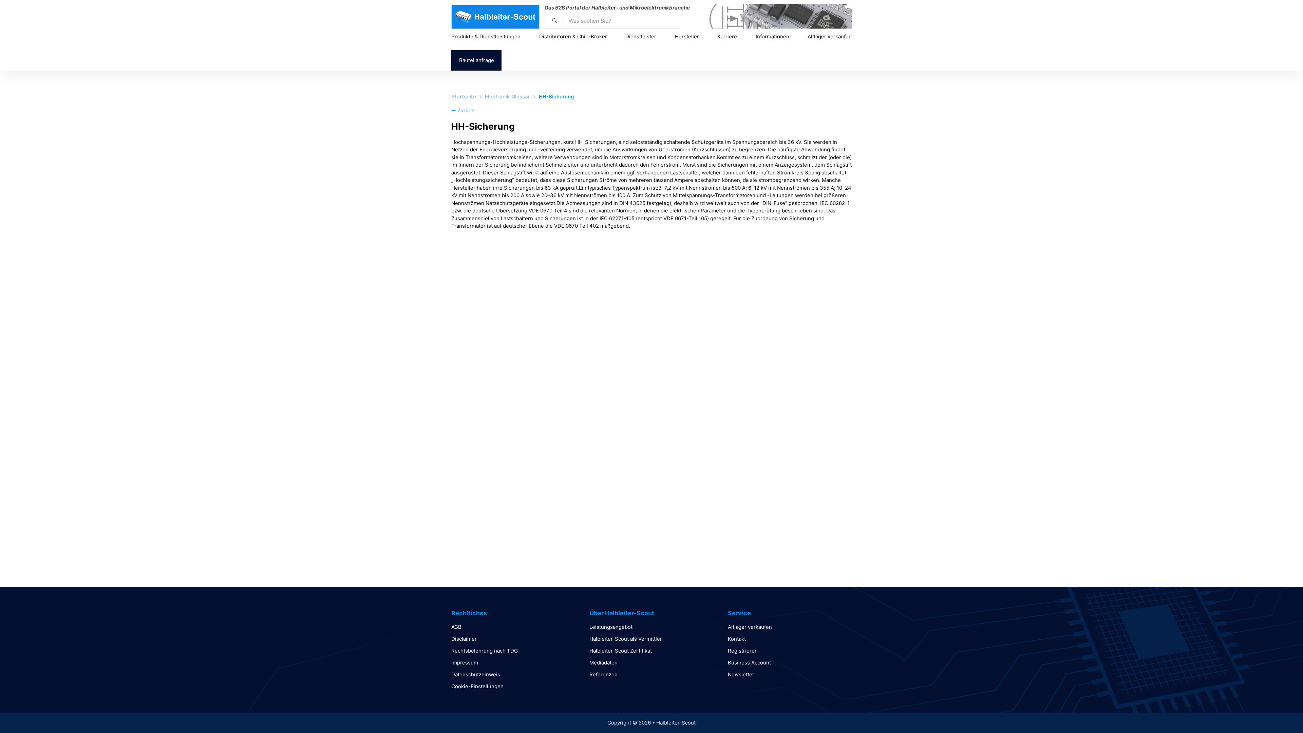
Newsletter (741, 674)
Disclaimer (464, 639)
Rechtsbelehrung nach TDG (484, 650)
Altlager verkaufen (830, 36)
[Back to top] (1279, 712)
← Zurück (462, 110)
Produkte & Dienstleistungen (486, 36)
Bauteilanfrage (476, 60)
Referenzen (603, 674)
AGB (456, 627)
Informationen (772, 36)
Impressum (464, 662)
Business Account (749, 662)
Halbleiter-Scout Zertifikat (620, 650)
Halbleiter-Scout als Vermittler (625, 639)
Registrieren (743, 650)
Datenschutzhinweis (475, 674)
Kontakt (737, 639)
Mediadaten (603, 662)
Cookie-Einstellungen (477, 686)
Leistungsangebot (610, 627)
